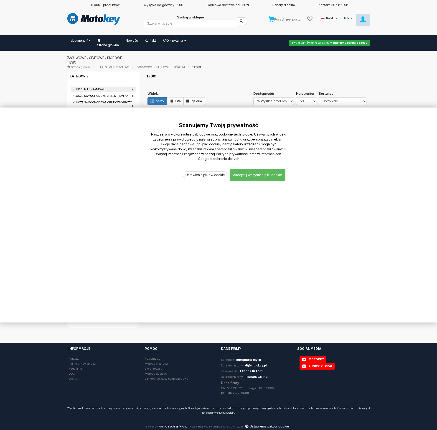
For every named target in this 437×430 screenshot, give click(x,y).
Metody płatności (156, 363)
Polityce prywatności (232, 154)
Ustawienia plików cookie (205, 175)
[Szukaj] (242, 21)
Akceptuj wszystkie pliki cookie (257, 175)
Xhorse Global (321, 366)
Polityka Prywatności (82, 363)
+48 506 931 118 (256, 377)
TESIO (196, 67)
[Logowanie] (363, 20)
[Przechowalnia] (309, 18)
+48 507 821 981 (251, 371)
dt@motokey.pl (256, 365)
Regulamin (76, 368)
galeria (196, 101)
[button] (329, 17)
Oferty (73, 378)
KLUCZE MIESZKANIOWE (113, 67)
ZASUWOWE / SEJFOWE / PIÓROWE (161, 67)
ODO (72, 373)
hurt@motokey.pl (248, 359)
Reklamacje (152, 358)
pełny (159, 101)
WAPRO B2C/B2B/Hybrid (172, 426)
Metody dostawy (156, 373)
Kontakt (74, 358)
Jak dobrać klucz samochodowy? (167, 378)
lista (177, 101)
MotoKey (316, 359)
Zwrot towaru (153, 368)
